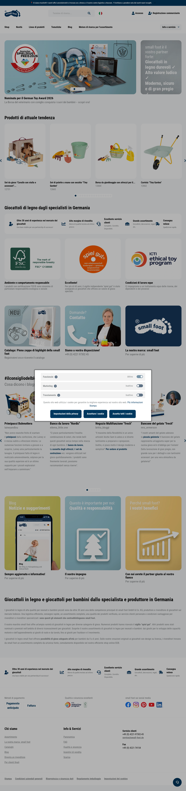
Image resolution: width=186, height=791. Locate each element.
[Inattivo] (140, 385)
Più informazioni (135, 402)
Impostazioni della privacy (66, 413)
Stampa (93, 406)
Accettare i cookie (95, 413)
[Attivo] (140, 376)
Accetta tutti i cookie (122, 413)
